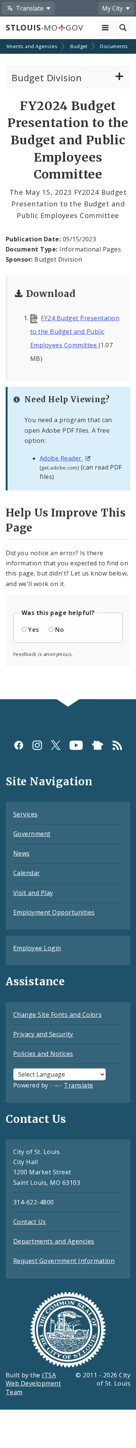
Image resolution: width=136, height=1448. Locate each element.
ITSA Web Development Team (33, 1384)
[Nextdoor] (98, 745)
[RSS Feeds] (117, 745)
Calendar (26, 873)
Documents (114, 46)
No (59, 630)
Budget (79, 46)
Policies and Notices (43, 1054)
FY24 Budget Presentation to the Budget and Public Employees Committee (74, 331)
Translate (78, 1085)
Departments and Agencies (53, 1241)
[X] (55, 745)
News (21, 853)
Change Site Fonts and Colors (57, 1014)
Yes (33, 630)
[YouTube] (76, 745)
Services (25, 814)
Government (32, 834)
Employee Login (37, 948)
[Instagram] (37, 745)
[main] (68, 370)
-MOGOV (44, 27)
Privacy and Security (43, 1034)
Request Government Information (63, 1261)
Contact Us (29, 1222)
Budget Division (47, 77)
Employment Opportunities (54, 912)
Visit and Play (33, 893)
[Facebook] (18, 745)
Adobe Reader (61, 458)
